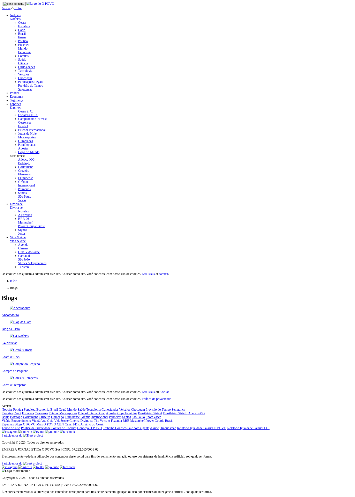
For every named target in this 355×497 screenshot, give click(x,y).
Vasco (22, 200)
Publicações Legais (30, 81)
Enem (22, 37)
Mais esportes (27, 137)
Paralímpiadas (27, 144)
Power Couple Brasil (31, 226)
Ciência (23, 63)
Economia (24, 52)
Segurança (25, 89)
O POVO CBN (54, 424)
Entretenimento (21, 420)
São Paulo (24, 196)
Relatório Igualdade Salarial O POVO (201, 428)
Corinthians (25, 167)
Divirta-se (16, 204)
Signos (22, 230)
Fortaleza (24, 26)
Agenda (23, 244)
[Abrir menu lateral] (14, 4)
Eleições (23, 44)
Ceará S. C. (25, 111)
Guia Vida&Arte (29, 252)
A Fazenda (25, 215)
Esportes (15, 104)
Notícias (15, 15)
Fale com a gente (138, 428)
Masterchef (25, 222)
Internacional (26, 185)
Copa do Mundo (28, 152)
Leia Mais (148, 274)
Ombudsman (168, 428)
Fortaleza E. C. (28, 115)
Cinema (23, 248)
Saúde (22, 59)
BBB (126, 420)
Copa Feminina (127, 413)
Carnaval (24, 255)
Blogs (18, 424)
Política (23, 41)
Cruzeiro (23, 170)
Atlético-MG (26, 159)
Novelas (23, 211)
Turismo (23, 267)
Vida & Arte (18, 237)
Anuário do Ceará (92, 424)
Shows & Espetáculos (32, 263)
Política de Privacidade (36, 428)
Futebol (23, 126)
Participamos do (12, 435)
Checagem (25, 78)
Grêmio (23, 181)
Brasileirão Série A (150, 413)
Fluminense (25, 178)
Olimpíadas (25, 141)
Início (13, 281)
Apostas (23, 148)
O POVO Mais (33, 424)
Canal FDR (72, 424)
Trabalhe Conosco (115, 428)
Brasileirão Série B (175, 413)
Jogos (21, 233)
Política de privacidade (156, 399)
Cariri (21, 30)
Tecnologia (25, 70)
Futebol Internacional (32, 130)
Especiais (8, 424)
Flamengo (24, 174)
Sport (149, 417)
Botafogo (24, 163)
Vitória (6, 420)
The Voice (100, 420)
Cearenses (24, 122)
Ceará (22, 22)
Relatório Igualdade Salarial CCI (248, 428)
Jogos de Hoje (27, 133)
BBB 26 (23, 218)
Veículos (23, 74)
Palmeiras (24, 189)
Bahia (5, 417)
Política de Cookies (63, 428)
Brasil (22, 33)
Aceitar (163, 274)
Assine (6, 8)
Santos (22, 193)
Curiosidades (26, 67)
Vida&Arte (39, 420)
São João (24, 259)
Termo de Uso (11, 428)
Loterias (23, 56)
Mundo (23, 48)
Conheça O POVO (89, 428)
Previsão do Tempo (30, 85)
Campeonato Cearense (32, 118)
